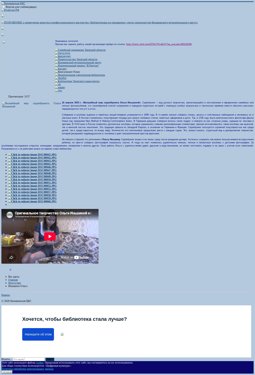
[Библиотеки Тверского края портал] (77, 81)
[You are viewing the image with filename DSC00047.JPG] (32, 170)
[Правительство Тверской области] (76, 59)
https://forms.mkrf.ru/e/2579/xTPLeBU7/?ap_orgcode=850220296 (159, 44)
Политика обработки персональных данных (27, 368)
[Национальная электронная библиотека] (80, 74)
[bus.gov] (61, 68)
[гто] (58, 90)
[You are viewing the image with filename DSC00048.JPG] (32, 173)
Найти (50, 359)
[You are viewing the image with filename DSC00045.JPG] (32, 163)
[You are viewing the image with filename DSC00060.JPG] (32, 201)
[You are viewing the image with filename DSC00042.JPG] (32, 157)
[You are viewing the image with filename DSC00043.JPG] (32, 160)
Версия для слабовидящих (21, 6)
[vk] (58, 84)
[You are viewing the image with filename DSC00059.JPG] (32, 198)
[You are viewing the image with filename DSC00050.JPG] (32, 179)
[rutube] (60, 87)
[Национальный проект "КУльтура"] (77, 65)
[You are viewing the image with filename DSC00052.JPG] (32, 185)
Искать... (6, 359)
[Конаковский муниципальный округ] (78, 62)
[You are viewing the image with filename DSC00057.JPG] (32, 192)
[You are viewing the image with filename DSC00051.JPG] (32, 182)
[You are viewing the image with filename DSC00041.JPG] (32, 154)
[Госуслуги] (62, 53)
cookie (39, 362)
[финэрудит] (63, 56)
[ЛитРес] (61, 78)
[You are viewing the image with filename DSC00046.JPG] (32, 167)
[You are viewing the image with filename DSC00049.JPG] (32, 176)
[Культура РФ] (10, 10)
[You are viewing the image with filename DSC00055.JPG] (32, 188)
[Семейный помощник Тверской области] (80, 49)
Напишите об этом (38, 334)
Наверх (5, 295)
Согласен (6, 371)
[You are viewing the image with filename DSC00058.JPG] (32, 195)
